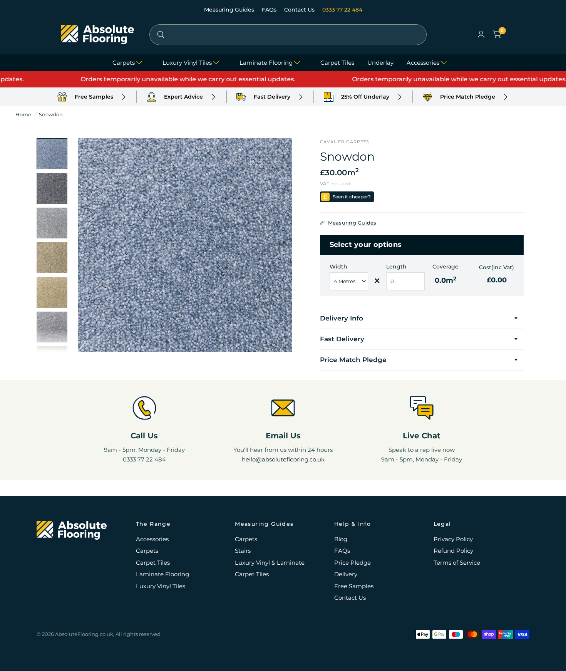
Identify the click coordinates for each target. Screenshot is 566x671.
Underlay (380, 62)
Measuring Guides (230, 9)
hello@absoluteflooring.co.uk (283, 459)
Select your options (366, 244)
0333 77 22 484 (342, 9)
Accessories (423, 62)
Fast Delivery (342, 339)
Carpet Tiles (337, 62)
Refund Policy (453, 550)
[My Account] (481, 34)
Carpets (123, 62)
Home (23, 114)
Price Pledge (352, 562)
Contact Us (300, 9)
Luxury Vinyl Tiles (187, 62)
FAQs (270, 9)
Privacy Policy (453, 539)
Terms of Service (457, 562)
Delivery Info (341, 318)
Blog (340, 539)
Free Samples (353, 586)
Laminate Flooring (266, 62)
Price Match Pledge (353, 360)
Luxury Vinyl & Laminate (270, 562)
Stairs (243, 550)
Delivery (345, 574)
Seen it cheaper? (352, 197)
